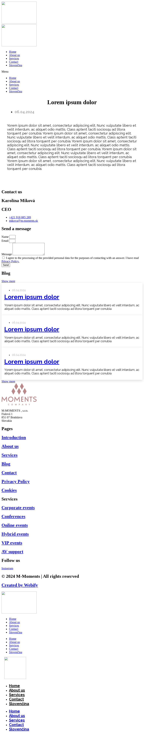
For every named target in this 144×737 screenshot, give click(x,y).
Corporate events (18, 507)
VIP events (12, 542)
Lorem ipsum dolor (31, 296)
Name (5, 236)
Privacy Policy (16, 481)
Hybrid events (15, 534)
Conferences (13, 516)
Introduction (14, 437)
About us (14, 55)
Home (12, 51)
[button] (72, 71)
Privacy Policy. (10, 261)
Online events (15, 525)
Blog (6, 463)
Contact (13, 61)
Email (5, 240)
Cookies (9, 490)
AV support (12, 551)
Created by (20, 585)
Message (7, 254)
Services (14, 58)
